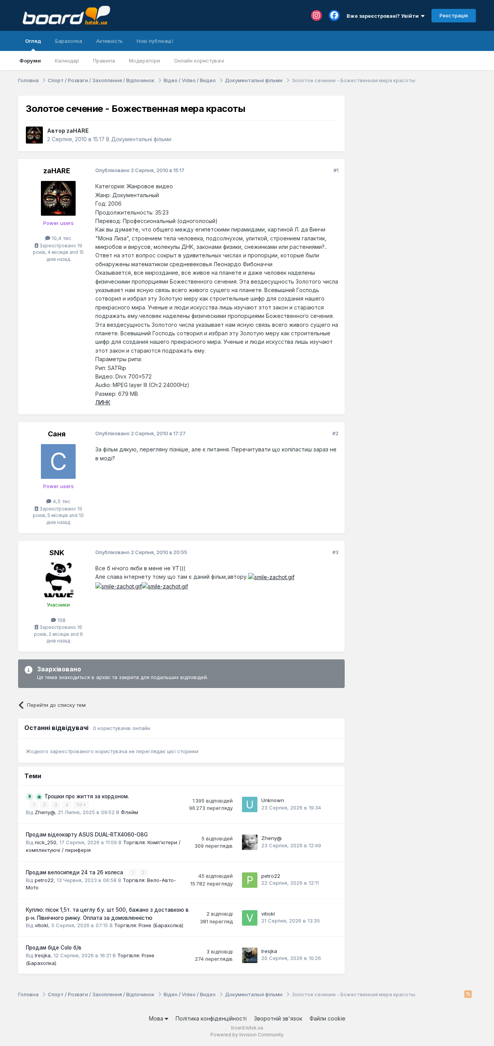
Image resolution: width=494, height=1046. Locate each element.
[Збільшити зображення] (271, 576)
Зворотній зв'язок (278, 1018)
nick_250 (45, 842)
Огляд (33, 41)
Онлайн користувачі (199, 60)
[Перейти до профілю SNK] (58, 580)
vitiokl (41, 925)
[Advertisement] (414, 144)
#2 (335, 433)
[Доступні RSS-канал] (468, 994)
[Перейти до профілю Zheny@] (249, 842)
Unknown (272, 800)
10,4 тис (60, 238)
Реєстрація (454, 15)
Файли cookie (327, 1018)
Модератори (144, 60)
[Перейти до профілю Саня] (58, 461)
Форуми (30, 60)
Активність (109, 41)
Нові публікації (155, 41)
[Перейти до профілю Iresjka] (249, 955)
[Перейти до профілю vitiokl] (249, 918)
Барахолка (68, 41)
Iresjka (43, 955)
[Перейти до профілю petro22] (249, 880)
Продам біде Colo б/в (53, 948)
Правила (104, 60)
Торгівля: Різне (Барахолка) (148, 925)
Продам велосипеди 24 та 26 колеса (75, 872)
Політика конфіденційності (211, 1018)
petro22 (44, 880)
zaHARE (77, 130)
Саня (57, 434)
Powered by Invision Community (247, 1035)
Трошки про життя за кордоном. (86, 796)
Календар (67, 60)
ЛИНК (102, 402)
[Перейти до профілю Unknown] (249, 804)
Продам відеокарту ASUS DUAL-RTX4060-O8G (87, 834)
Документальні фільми (141, 139)
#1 (335, 170)
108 (61, 620)
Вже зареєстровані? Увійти (384, 16)
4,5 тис (61, 501)
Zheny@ (45, 812)
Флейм (129, 812)
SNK (56, 553)
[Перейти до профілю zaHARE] (34, 135)
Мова (157, 1018)
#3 (335, 552)
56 (79, 805)
